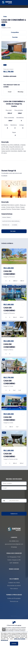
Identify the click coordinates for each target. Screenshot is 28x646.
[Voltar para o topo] (4, 629)
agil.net (19, 625)
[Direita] (24, 189)
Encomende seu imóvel (14, 585)
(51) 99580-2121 (14, 541)
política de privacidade (19, 639)
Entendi (14, 643)
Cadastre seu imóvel (14, 582)
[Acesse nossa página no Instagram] (16, 572)
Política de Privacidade (13, 598)
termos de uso (4, 640)
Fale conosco (14, 588)
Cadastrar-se (14, 513)
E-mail (9, 91)
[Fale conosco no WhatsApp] (12, 572)
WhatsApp (20, 91)
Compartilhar (15, 32)
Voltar (5, 16)
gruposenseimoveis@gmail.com (14, 544)
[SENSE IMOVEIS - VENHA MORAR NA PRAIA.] (14, 529)
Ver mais (12, 231)
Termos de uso (14, 601)
